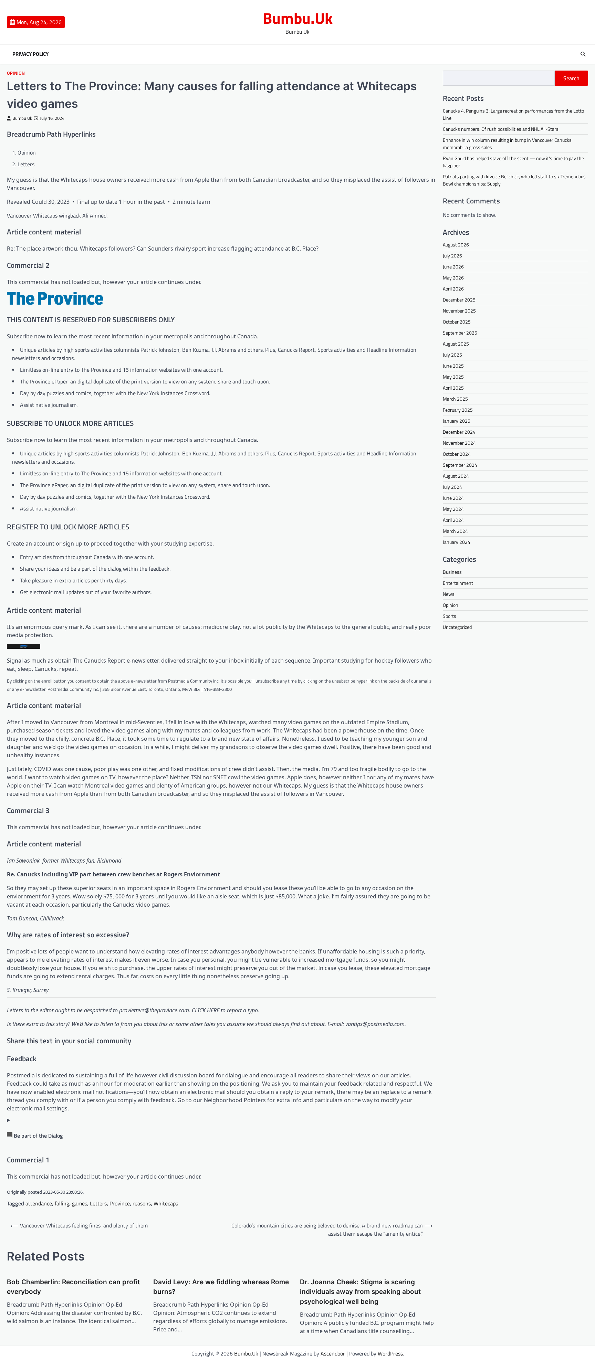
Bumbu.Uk (298, 18)
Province (119, 1203)
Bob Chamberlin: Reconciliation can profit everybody (73, 1287)
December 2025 (459, 299)
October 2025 (457, 321)
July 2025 (452, 354)
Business (452, 571)
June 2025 (453, 365)
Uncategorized (457, 626)
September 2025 (460, 332)
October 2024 (457, 453)
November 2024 (459, 442)
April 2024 (453, 520)
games (79, 1203)
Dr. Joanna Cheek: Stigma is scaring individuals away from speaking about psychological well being (360, 1292)
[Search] (583, 54)
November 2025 (459, 310)
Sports (449, 615)
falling (62, 1203)
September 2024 (460, 464)
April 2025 (453, 387)
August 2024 (456, 475)
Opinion (16, 73)
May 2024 (453, 509)
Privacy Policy (30, 54)
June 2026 (453, 266)
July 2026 (452, 255)
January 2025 (456, 420)
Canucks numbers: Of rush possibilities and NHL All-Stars (501, 129)
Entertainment (458, 582)
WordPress (390, 1353)
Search (571, 78)
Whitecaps (166, 1203)
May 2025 (453, 376)
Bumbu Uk (22, 118)
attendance (38, 1203)
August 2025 (456, 343)
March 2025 (455, 398)
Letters (98, 1203)
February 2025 (458, 409)
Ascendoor (333, 1353)
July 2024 (452, 486)
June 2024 (453, 498)
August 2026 (456, 244)
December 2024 (459, 431)
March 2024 (455, 531)
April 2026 (453, 288)
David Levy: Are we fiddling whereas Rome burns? (221, 1287)
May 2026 (453, 277)
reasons (142, 1203)
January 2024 (456, 542)
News (449, 593)
